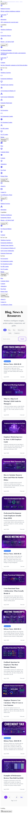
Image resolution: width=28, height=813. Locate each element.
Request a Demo (8, 194)
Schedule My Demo (7, 811)
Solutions (3, 45)
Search (22, 339)
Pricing (2, 137)
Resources (3, 139)
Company (3, 179)
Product (3, 3)
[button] (5, 330)
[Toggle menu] (1, 196)
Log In (2, 194)
